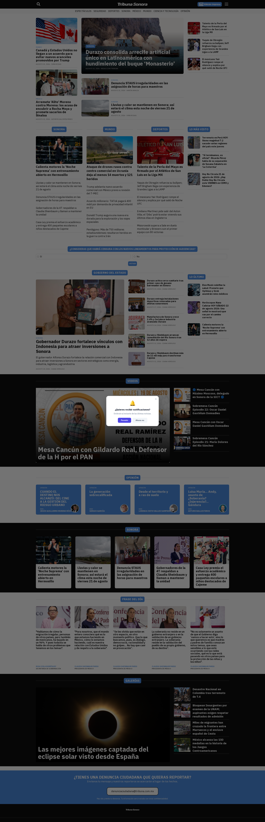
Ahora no (140, 420)
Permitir (124, 420)
